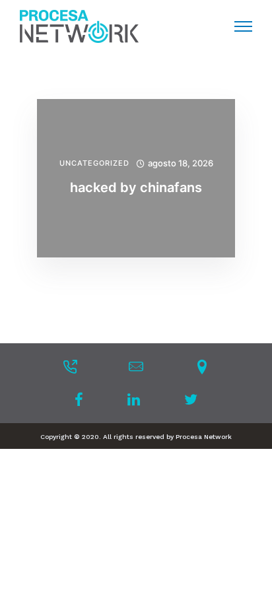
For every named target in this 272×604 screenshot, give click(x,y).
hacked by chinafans (136, 187)
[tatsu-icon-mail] (136, 366)
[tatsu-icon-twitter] (190, 399)
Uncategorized (94, 163)
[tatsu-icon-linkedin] (137, 399)
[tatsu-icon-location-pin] (202, 366)
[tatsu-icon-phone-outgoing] (70, 366)
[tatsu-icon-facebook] (83, 399)
